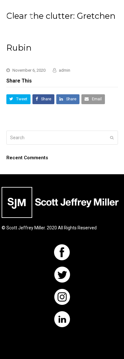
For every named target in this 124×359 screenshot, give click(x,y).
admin (64, 70)
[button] (114, 22)
